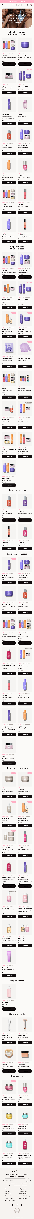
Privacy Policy (23, 1193)
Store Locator (23, 1198)
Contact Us (8, 1196)
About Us (8, 1193)
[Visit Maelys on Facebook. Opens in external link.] (13, 1205)
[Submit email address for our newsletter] (29, 1180)
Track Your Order (10, 1200)
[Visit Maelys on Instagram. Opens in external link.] (17, 1205)
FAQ (6, 1189)
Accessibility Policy (24, 1196)
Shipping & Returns (24, 1189)
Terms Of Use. (24, 1185)
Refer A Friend (9, 1198)
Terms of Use (23, 1191)
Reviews (7, 1191)
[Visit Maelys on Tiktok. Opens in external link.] (21, 1205)
